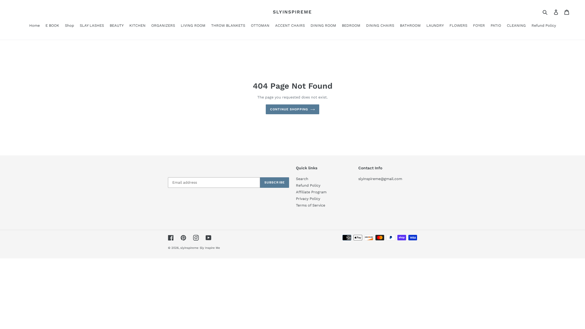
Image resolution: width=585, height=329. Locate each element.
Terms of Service (310, 205)
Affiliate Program (311, 192)
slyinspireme (292, 12)
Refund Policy (308, 185)
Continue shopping (289, 109)
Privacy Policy (308, 198)
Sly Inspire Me (210, 247)
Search (302, 179)
